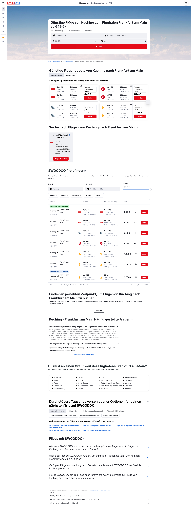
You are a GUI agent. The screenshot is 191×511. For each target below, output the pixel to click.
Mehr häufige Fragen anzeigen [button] (84, 354)
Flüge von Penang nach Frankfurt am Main (130, 425)
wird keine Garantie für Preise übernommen (99, 490)
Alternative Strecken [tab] (58, 411)
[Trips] (3, 32)
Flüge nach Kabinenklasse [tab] (116, 411)
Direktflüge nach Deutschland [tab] (92, 411)
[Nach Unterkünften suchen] (3, 13)
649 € (59, 26)
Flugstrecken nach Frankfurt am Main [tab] (63, 415)
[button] (3, 3)
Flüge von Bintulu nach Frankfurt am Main (97, 430)
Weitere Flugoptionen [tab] (110, 415)
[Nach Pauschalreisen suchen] (3, 22)
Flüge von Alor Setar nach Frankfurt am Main (64, 430)
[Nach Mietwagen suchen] (3, 18)
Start (49, 61)
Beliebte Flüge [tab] (73, 411)
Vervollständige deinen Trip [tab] (89, 415)
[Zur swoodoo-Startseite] (13, 3)
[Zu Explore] (3, 26)
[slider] (150, 189)
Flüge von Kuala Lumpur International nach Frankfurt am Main (64, 426)
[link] (61, 159)
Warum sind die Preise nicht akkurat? (64, 503)
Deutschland (56, 61)
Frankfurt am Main (68, 61)
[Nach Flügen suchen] (3, 9)
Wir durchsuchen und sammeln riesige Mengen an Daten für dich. (74, 499)
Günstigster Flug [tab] (56, 75)
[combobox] (58, 31)
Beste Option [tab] (70, 75)
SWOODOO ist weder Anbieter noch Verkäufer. (67, 496)
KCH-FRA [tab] (99, 310)
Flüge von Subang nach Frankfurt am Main (97, 425)
